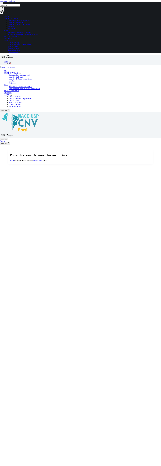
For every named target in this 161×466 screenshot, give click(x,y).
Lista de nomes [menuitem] (13, 46)
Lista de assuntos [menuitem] (13, 42)
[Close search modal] (1, 3)
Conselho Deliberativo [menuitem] (15, 22)
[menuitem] (10, 62)
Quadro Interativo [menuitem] (14, 50)
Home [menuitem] (6, 16)
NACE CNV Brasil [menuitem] (11, 18)
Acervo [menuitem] (7, 40)
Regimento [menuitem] (11, 28)
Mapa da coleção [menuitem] (13, 52)
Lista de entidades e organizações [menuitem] (19, 44)
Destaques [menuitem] (8, 38)
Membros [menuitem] (11, 26)
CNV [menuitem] (6, 30)
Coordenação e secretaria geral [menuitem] (18, 20)
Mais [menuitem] (6, 62)
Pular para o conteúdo (7, 1)
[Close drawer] (1, 13)
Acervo (2, 141)
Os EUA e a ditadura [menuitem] (11, 36)
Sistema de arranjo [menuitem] (14, 48)
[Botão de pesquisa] (2, 9)
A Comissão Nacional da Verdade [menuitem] (19, 32)
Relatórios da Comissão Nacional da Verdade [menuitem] (23, 34)
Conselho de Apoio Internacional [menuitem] (19, 24)
